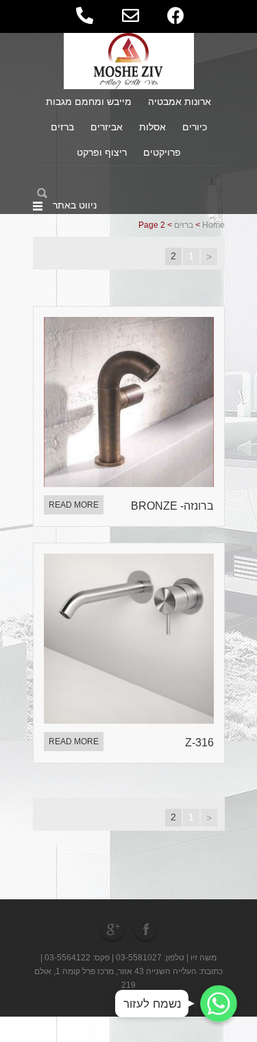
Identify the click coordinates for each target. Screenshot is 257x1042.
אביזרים (106, 126)
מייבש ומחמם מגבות (89, 101)
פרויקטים (162, 152)
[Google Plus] (112, 928)
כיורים (194, 126)
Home (213, 225)
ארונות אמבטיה (179, 101)
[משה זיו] (128, 60)
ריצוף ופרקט (102, 152)
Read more (74, 505)
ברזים (62, 126)
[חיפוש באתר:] (81, 193)
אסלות (152, 126)
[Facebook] (147, 928)
